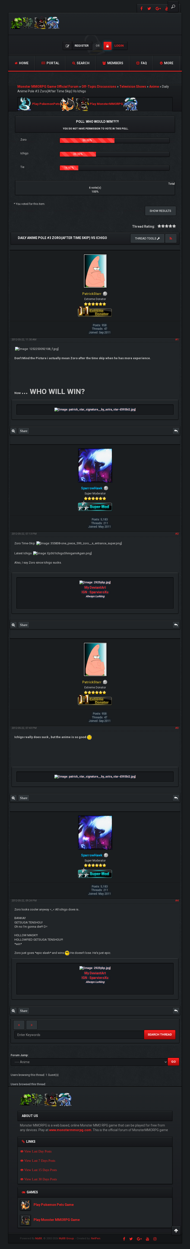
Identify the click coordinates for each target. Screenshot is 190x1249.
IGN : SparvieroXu (95, 592)
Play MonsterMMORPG (106, 104)
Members (115, 63)
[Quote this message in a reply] (175, 431)
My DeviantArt (95, 587)
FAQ (143, 63)
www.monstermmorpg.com (70, 1130)
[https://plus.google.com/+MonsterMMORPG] (158, 8)
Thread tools (146, 238)
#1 (176, 339)
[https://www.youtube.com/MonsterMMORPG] (147, 1239)
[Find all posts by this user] (13, 431)
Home (23, 63)
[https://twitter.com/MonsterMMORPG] (149, 8)
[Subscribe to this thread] (171, 238)
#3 (176, 727)
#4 (176, 900)
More (168, 63)
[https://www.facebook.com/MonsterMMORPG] (141, 8)
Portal (52, 63)
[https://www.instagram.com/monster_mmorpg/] (155, 1239)
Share (23, 430)
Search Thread (160, 1034)
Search (82, 63)
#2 (176, 533)
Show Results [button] (160, 211)
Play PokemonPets (46, 104)
